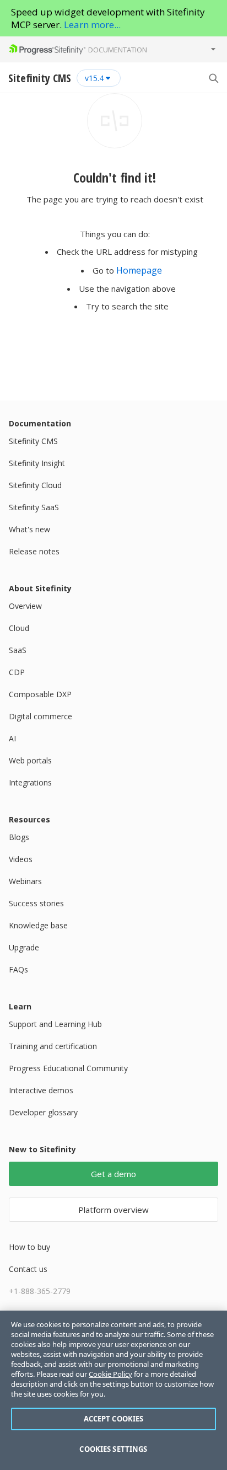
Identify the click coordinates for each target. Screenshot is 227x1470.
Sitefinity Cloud (35, 485)
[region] (113, 1390)
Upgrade (24, 947)
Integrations (30, 782)
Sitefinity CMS (33, 441)
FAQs (18, 969)
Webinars (25, 881)
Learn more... (92, 24)
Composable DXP (40, 694)
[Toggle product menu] (213, 49)
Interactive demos (41, 1090)
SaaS (17, 650)
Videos (21, 859)
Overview (25, 606)
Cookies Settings (113, 1449)
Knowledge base (38, 925)
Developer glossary (43, 1112)
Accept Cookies (114, 1419)
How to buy (29, 1247)
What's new (29, 529)
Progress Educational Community (68, 1068)
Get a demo (113, 1173)
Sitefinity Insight (37, 463)
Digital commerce (40, 716)
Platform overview (113, 1209)
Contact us (28, 1269)
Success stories (36, 903)
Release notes (34, 551)
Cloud (19, 628)
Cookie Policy (110, 1374)
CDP (17, 672)
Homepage (139, 270)
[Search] (213, 77)
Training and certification (53, 1046)
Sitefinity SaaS (34, 507)
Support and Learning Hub (55, 1024)
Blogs (19, 837)
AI (12, 738)
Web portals (30, 760)
